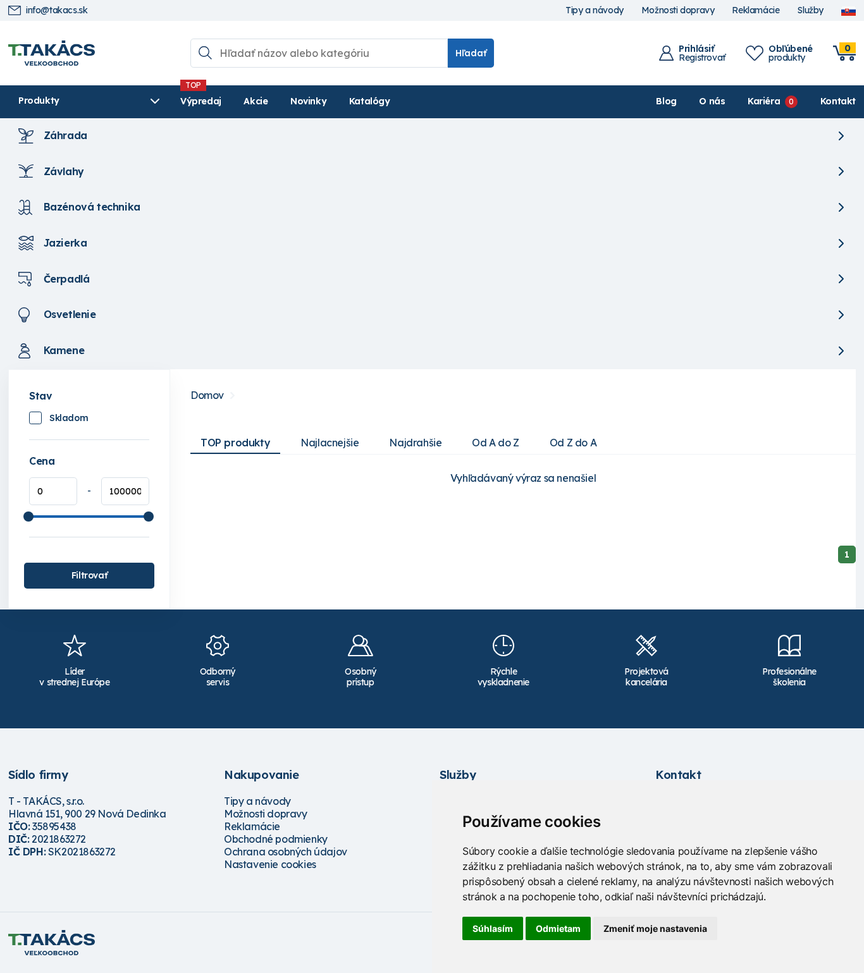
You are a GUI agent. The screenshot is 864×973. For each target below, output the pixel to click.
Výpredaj (200, 101)
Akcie (256, 101)
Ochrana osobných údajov (285, 851)
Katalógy (369, 101)
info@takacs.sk (56, 10)
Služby (810, 10)
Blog (666, 101)
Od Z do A (573, 442)
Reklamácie (755, 10)
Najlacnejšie (329, 442)
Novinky (308, 101)
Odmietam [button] (558, 928)
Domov (207, 395)
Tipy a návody (594, 10)
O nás (712, 101)
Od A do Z (495, 442)
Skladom (68, 418)
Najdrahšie (415, 442)
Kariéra (764, 101)
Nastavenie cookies (270, 864)
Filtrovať (89, 575)
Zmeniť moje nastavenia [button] (655, 928)
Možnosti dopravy (678, 10)
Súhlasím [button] (492, 928)
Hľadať (470, 53)
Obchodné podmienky (276, 839)
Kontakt (838, 101)
